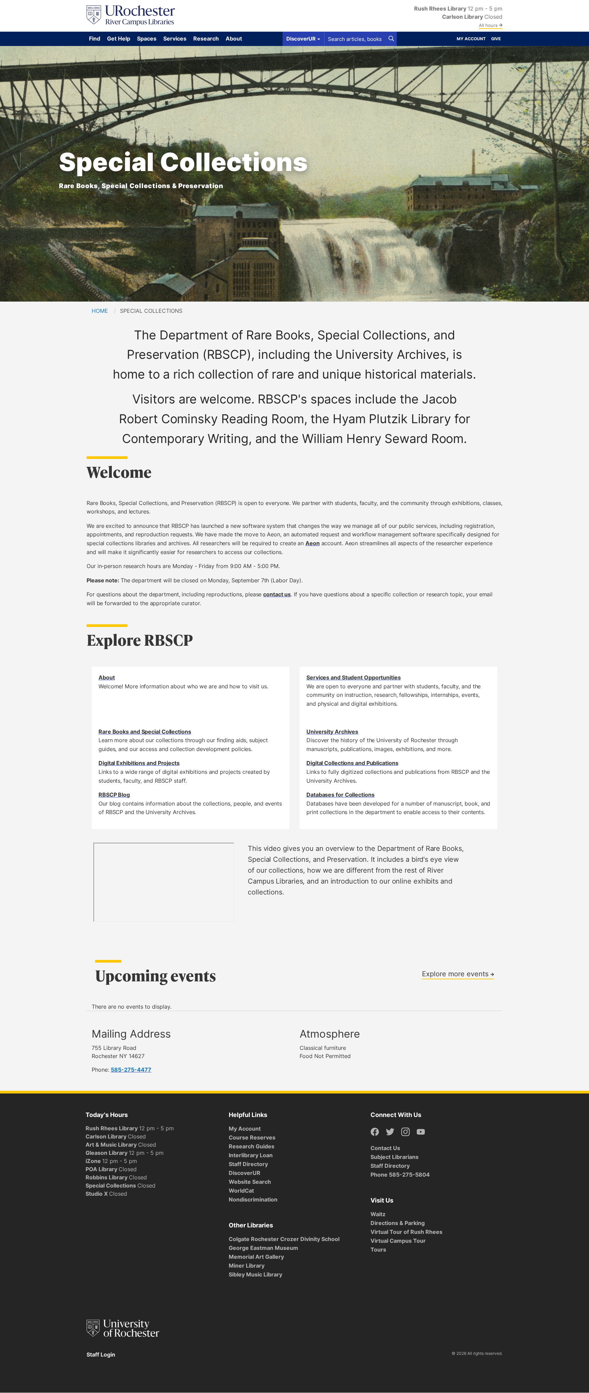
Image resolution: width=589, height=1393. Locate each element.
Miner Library (247, 1265)
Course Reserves (252, 1137)
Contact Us (385, 1148)
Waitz (378, 1214)
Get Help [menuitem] (118, 38)
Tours (378, 1249)
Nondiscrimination (253, 1199)
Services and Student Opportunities (353, 677)
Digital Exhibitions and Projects (139, 763)
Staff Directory (248, 1164)
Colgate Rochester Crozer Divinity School (284, 1239)
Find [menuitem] (94, 38)
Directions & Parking (398, 1223)
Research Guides (251, 1146)
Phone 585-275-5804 (400, 1174)
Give (496, 39)
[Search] (391, 39)
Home (100, 311)
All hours (489, 25)
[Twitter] (390, 1132)
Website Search (250, 1181)
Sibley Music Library (255, 1274)
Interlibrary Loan (251, 1155)
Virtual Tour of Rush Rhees (406, 1232)
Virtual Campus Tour (398, 1240)
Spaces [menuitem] (146, 38)
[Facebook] (375, 1132)
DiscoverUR (244, 1173)
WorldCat (241, 1190)
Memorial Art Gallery (256, 1256)
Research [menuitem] (206, 38)
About (107, 677)
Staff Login (101, 1354)
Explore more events (456, 973)
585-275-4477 (131, 1069)
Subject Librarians (395, 1157)
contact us (277, 594)
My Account (471, 39)
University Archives (332, 731)
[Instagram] (405, 1132)
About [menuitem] (234, 38)
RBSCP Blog (114, 794)
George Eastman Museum (263, 1248)
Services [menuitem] (174, 38)
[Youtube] (421, 1132)
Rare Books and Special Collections (145, 731)
